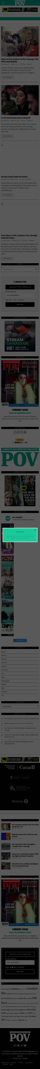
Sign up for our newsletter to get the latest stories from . (20, 537)
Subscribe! (20, 532)
